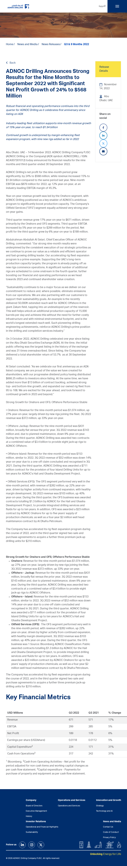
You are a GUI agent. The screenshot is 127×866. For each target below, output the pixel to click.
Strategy (100, 806)
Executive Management (36, 811)
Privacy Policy (109, 838)
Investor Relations (36, 822)
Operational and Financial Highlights (42, 827)
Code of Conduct (111, 832)
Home (9, 44)
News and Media (27, 44)
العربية (102, 6)
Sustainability (32, 832)
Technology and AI (104, 811)
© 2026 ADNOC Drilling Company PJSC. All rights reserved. (33, 858)
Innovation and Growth (108, 800)
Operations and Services (69, 806)
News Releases (51, 44)
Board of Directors (34, 806)
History (29, 816)
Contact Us (108, 827)
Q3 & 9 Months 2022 (76, 44)
